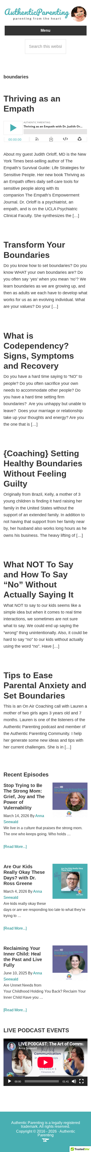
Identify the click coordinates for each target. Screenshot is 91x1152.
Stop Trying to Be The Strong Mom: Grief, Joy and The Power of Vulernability (24, 796)
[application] (46, 1062)
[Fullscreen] (81, 1081)
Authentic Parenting (46, 14)
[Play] (9, 1081)
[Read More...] (15, 847)
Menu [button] (45, 30)
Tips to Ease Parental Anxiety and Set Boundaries (45, 685)
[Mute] (74, 1081)
